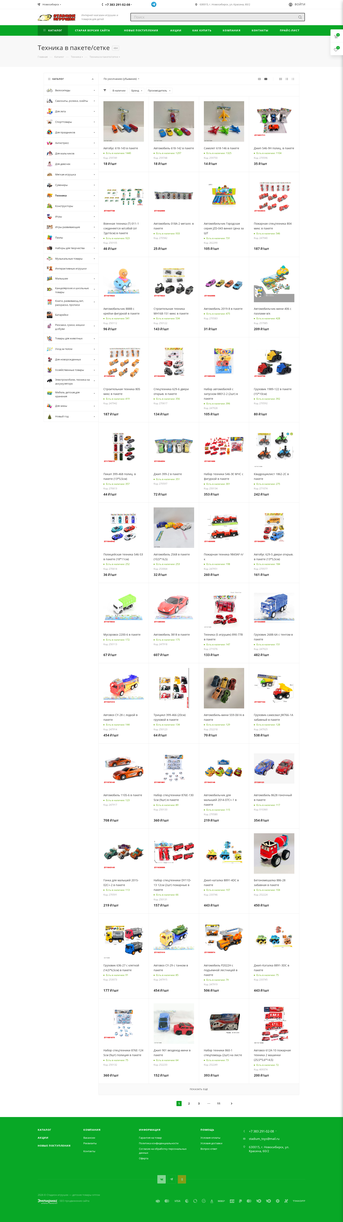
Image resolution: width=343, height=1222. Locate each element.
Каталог (44, 1130)
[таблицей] (293, 79)
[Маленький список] (259, 79)
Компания (91, 1130)
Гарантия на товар (150, 1137)
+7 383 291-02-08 (261, 1131)
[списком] (286, 79)
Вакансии (89, 1137)
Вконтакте (161, 1179)
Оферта (143, 1158)
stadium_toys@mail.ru (264, 1139)
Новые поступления (54, 1145)
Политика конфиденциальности (158, 1143)
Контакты (89, 1151)
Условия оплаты (210, 1137)
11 (218, 1103)
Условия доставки (211, 1143)
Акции (43, 1137)
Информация (150, 1130)
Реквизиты (90, 1143)
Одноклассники (181, 1179)
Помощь (207, 1130)
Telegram (171, 1179)
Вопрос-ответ (208, 1149)
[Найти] (300, 17)
